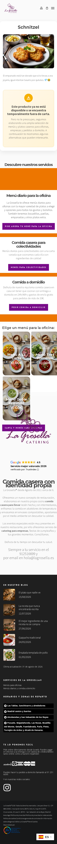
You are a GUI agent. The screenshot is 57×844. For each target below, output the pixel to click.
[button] (52, 8)
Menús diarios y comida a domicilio (19, 688)
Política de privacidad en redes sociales (39, 815)
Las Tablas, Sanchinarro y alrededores (26, 705)
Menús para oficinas (12, 685)
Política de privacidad (18, 815)
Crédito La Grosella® (21, 822)
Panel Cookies (33, 822)
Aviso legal (7, 815)
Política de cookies (9, 818)
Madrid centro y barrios (19, 711)
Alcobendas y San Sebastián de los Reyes (27, 717)
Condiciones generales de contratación (29, 818)
